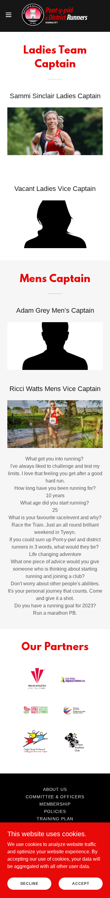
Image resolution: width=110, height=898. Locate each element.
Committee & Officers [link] (55, 796)
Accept (80, 883)
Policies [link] (55, 811)
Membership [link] (55, 804)
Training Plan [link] (55, 818)
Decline (29, 883)
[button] (10, 15)
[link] (55, 14)
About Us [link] (55, 789)
